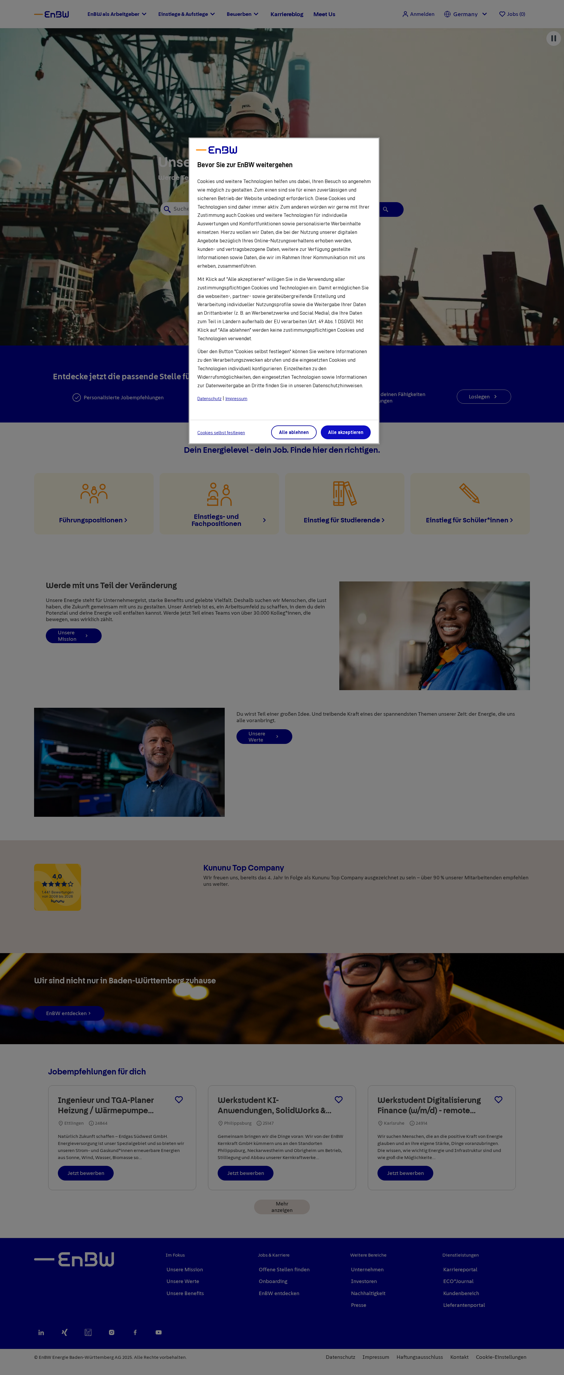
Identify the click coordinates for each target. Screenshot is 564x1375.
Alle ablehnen (294, 432)
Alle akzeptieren (345, 432)
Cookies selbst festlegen (221, 432)
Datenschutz (209, 398)
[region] (284, 291)
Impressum (236, 398)
